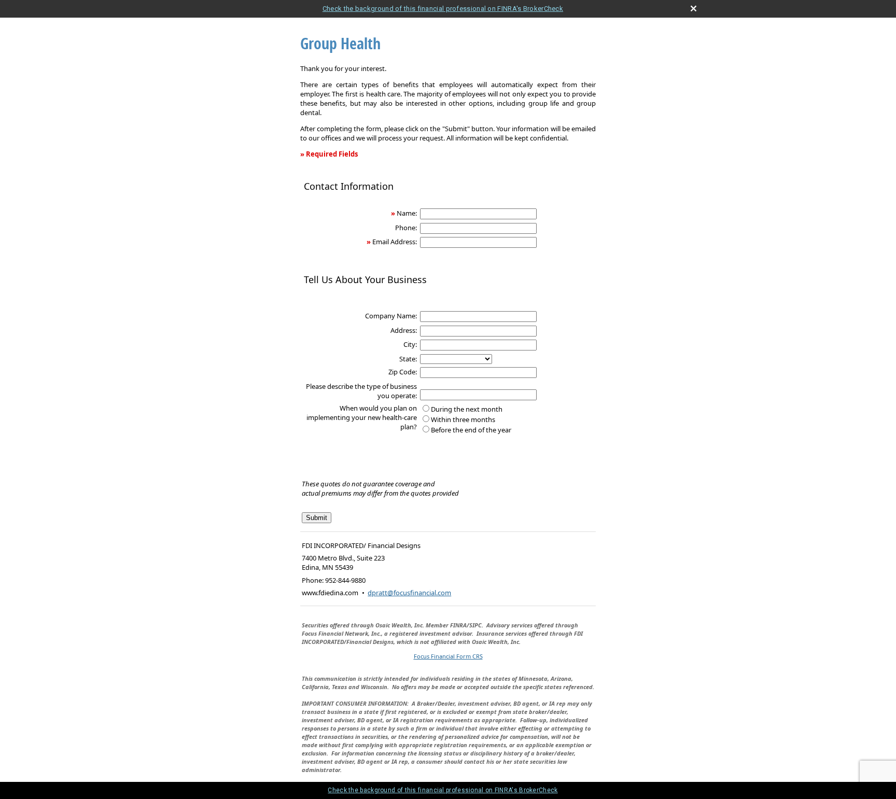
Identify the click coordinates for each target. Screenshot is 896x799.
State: (408, 358)
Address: (403, 330)
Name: (407, 213)
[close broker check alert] (693, 8)
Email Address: (394, 241)
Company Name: (391, 315)
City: (410, 344)
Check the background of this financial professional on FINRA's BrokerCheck (443, 8)
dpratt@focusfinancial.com (409, 592)
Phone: (406, 227)
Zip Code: (402, 371)
